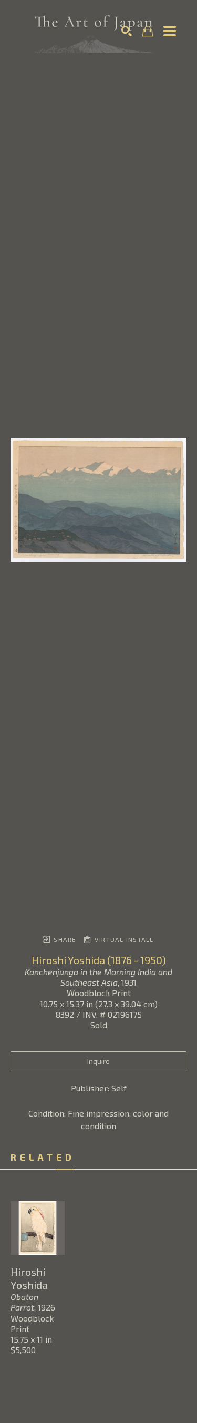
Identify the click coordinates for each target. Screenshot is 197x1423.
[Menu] (169, 31)
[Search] (126, 31)
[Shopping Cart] (147, 31)
